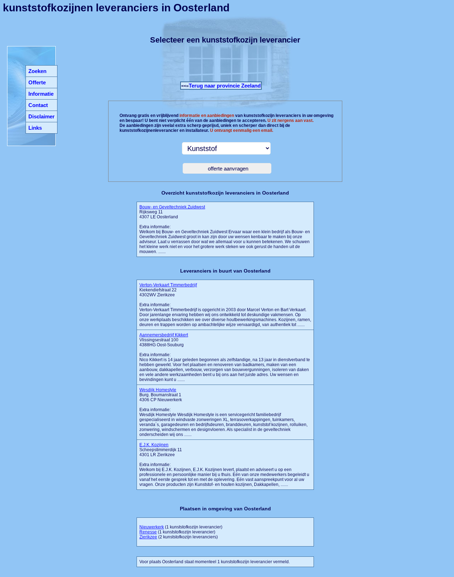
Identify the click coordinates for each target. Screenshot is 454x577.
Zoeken (37, 71)
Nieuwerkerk (151, 527)
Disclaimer (41, 116)
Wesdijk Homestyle (157, 389)
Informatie (41, 94)
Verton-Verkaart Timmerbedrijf (168, 284)
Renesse (148, 532)
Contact (38, 105)
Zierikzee (148, 536)
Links (35, 128)
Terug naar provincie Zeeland (225, 86)
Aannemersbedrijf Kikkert (163, 334)
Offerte (37, 82)
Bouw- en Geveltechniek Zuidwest (172, 207)
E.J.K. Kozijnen (153, 444)
